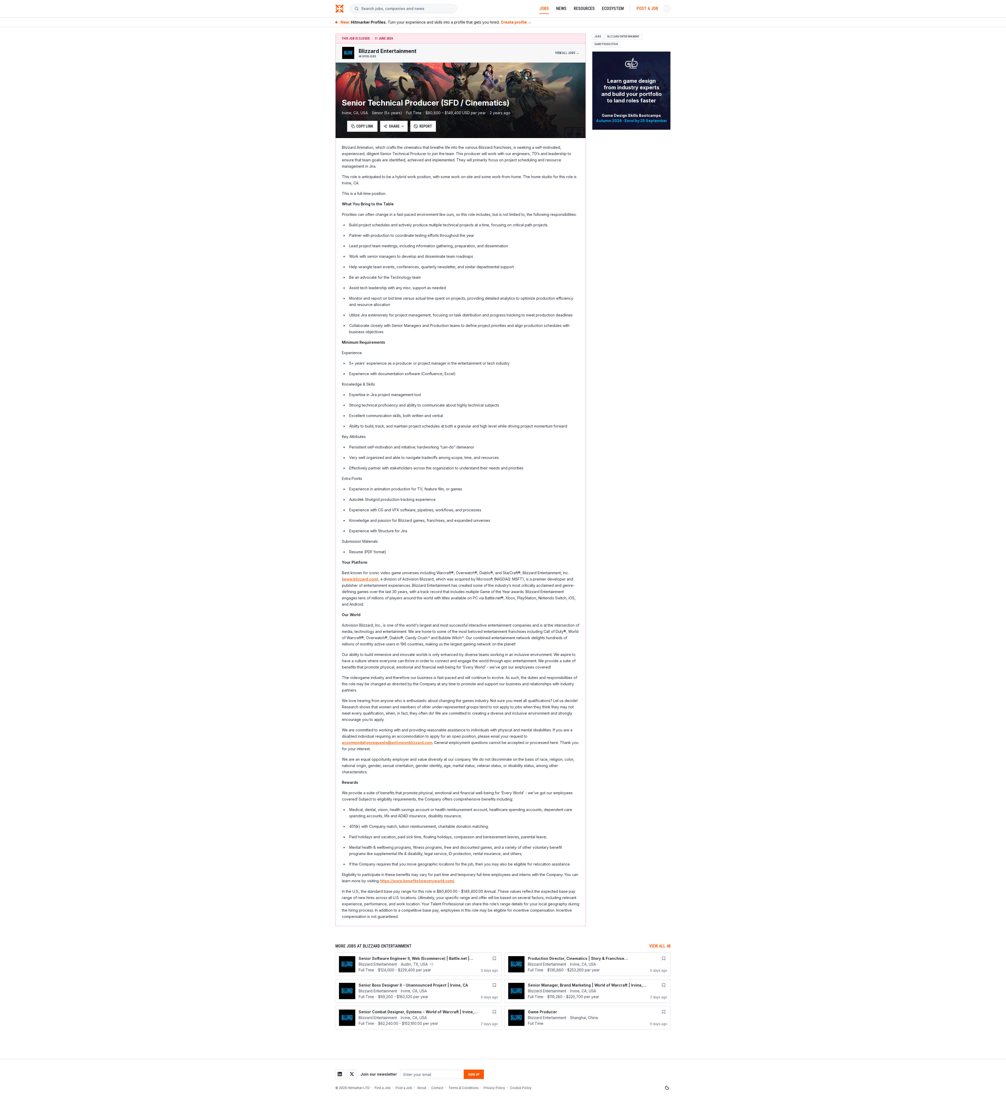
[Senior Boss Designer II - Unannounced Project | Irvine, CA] (418, 991)
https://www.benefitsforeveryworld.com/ (417, 881)
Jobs (544, 8)
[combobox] (406, 8)
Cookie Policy (521, 1088)
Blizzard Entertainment (623, 36)
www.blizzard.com (360, 579)
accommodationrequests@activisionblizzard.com (387, 742)
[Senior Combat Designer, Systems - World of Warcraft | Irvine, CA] (418, 1017)
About (421, 1088)
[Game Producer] (587, 1017)
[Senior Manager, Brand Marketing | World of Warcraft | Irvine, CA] (587, 991)
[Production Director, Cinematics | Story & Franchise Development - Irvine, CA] (587, 964)
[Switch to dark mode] (667, 1088)
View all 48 (660, 946)
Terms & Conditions (463, 1088)
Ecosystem (613, 8)
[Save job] (494, 958)
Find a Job (383, 1088)
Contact (437, 1088)
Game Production (606, 44)
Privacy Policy (494, 1088)
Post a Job (647, 8)
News (561, 8)
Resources (584, 8)
